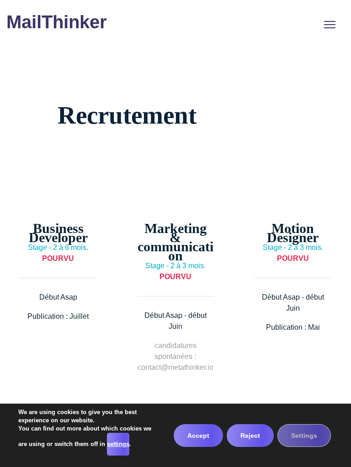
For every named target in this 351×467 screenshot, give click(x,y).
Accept (198, 435)
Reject (250, 435)
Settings (304, 435)
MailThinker (56, 22)
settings (118, 444)
